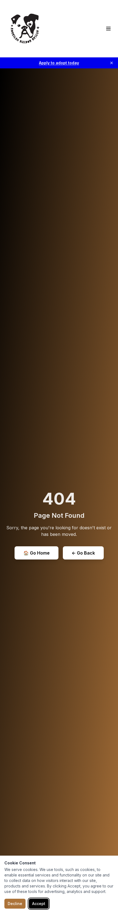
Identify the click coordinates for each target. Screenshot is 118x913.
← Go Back (83, 553)
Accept (38, 903)
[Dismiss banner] (111, 63)
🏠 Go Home (36, 553)
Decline (15, 903)
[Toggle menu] (108, 28)
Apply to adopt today (59, 62)
